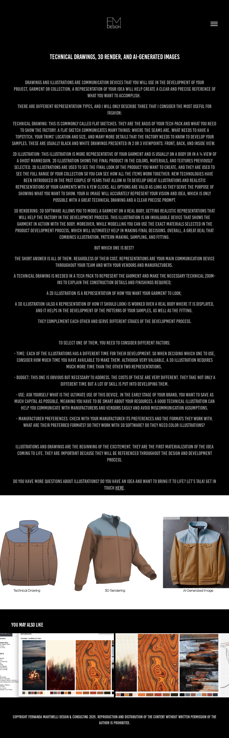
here (119, 488)
